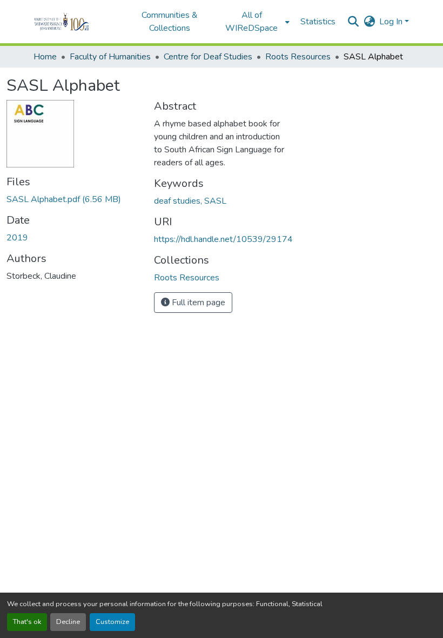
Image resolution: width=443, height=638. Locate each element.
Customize (112, 622)
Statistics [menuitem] (317, 22)
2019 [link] (17, 238)
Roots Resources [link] (298, 57)
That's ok (27, 622)
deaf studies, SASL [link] (190, 201)
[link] (73, 199)
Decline (68, 622)
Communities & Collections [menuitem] (170, 21)
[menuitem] (255, 21)
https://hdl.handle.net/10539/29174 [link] (223, 239)
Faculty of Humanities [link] (110, 57)
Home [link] (45, 57)
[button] (76, 21)
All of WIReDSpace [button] (251, 21)
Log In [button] (392, 22)
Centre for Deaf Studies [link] (208, 57)
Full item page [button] (197, 302)
